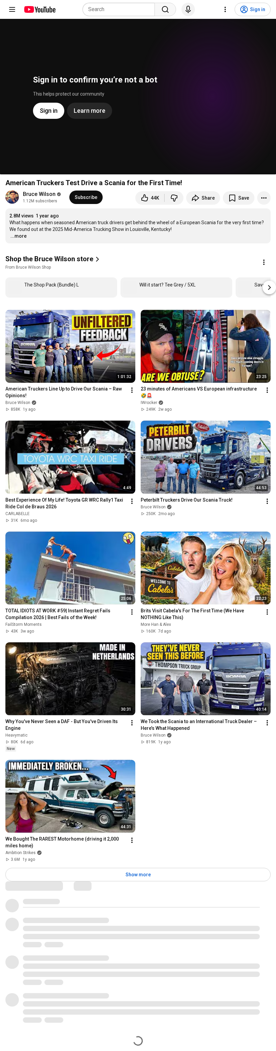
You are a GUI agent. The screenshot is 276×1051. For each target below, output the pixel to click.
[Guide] (12, 9)
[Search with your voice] (188, 9)
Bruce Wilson (39, 194)
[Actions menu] (264, 262)
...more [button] (18, 236)
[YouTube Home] (39, 9)
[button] (53, 262)
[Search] (165, 9)
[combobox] (120, 9)
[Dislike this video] (174, 198)
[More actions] (264, 198)
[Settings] (225, 9)
